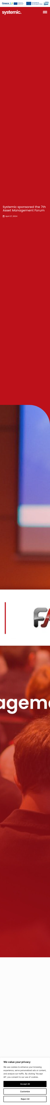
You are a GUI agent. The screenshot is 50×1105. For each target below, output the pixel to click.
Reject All (25, 1099)
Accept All (25, 1084)
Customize (25, 1091)
